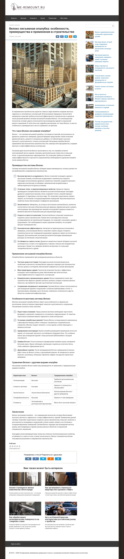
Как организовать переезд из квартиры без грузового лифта (59, 489)
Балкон (14, 18)
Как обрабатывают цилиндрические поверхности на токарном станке (24, 519)
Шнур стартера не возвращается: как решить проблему (104, 68)
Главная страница (14, 25)
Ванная (23, 18)
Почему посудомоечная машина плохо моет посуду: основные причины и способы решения (103, 126)
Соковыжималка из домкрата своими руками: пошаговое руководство (104, 114)
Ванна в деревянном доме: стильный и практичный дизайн (105, 34)
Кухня (42, 18)
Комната (33, 18)
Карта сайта (15, 544)
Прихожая (52, 18)
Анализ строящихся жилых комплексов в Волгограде (21, 489)
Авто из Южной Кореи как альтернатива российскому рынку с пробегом (60, 519)
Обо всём (63, 18)
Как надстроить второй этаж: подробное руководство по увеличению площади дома (103, 46)
